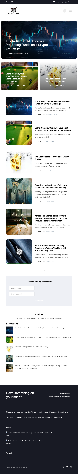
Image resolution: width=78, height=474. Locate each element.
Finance (48, 74)
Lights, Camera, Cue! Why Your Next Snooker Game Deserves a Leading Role (43, 337)
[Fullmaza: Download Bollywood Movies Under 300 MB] (9, 434)
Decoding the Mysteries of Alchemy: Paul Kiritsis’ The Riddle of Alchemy (41, 356)
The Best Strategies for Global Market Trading (31, 347)
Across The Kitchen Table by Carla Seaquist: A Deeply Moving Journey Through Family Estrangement (51, 218)
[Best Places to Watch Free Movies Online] (9, 442)
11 (44, 270)
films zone (23, 467)
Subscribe (39, 301)
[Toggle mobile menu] (70, 10)
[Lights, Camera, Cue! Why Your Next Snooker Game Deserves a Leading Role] (9, 339)
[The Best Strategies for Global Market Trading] (9, 349)
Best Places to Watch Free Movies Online (28, 441)
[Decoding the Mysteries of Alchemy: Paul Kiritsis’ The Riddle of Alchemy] (9, 358)
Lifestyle (38, 212)
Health (38, 181)
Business (9, 36)
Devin (10, 53)
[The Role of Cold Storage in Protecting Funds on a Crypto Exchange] (9, 330)
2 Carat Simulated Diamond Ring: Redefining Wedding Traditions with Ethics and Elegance (50, 248)
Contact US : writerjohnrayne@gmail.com (59, 395)
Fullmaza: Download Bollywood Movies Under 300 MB (33, 433)
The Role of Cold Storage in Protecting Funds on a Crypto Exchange (27, 44)
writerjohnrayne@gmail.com (63, 2)
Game (8, 69)
